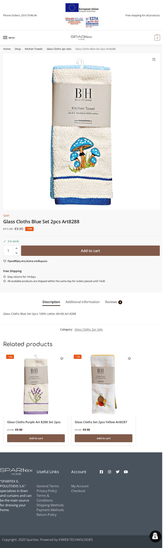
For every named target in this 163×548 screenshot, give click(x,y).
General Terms (48, 486)
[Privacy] (155, 536)
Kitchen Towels (34, 49)
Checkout (78, 491)
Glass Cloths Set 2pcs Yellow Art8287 (101, 422)
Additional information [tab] (83, 302)
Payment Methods (50, 510)
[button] (156, 37)
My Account (80, 486)
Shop (18, 49)
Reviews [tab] (113, 302)
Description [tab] (51, 302)
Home (7, 49)
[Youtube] (125, 471)
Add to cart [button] (36, 438)
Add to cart (90, 250)
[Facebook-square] (101, 471)
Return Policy (46, 514)
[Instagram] (109, 471)
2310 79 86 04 (29, 15)
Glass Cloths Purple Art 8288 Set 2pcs (33, 422)
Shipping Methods (50, 505)
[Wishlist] (62, 359)
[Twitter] (117, 471)
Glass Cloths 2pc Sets (59, 49)
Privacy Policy (47, 491)
